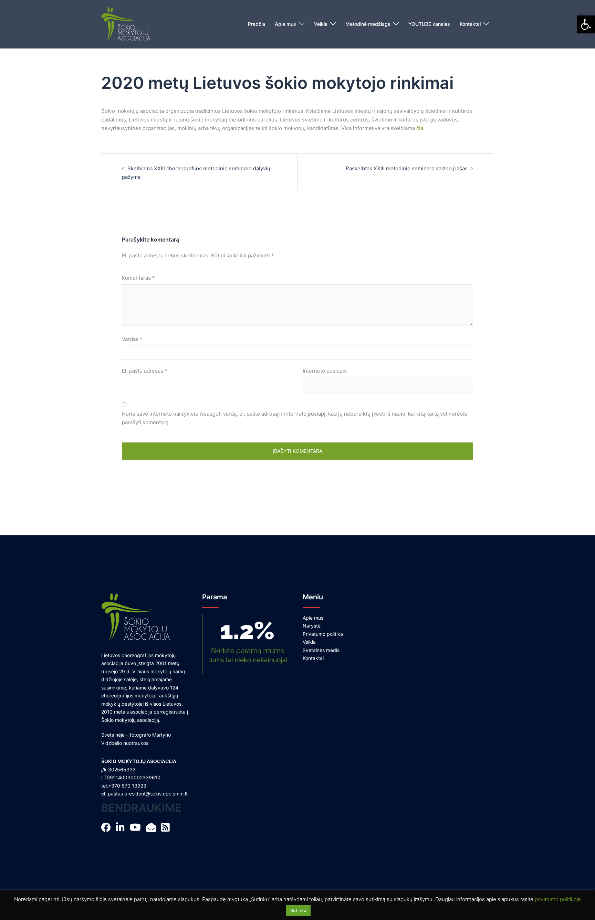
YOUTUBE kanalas (429, 24)
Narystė (312, 626)
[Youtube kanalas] (137, 829)
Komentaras (138, 278)
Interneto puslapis (325, 370)
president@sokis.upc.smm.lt (156, 793)
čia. (420, 128)
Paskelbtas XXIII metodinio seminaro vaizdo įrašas (407, 168)
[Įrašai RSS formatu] (167, 829)
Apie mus (285, 24)
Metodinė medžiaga (367, 24)
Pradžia (256, 24)
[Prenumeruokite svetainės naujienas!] (153, 829)
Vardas (132, 339)
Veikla (320, 24)
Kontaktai (470, 24)
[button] (586, 24)
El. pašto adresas (144, 370)
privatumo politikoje (558, 899)
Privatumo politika (323, 634)
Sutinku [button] (298, 910)
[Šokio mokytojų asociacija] (125, 23)
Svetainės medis (321, 650)
